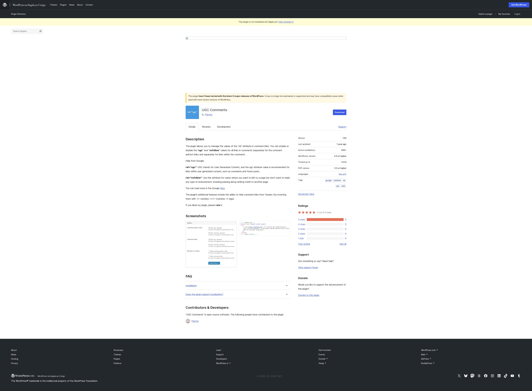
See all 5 (342, 174)
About (14, 350)
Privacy (14, 363)
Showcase (118, 350)
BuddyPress (428, 363)
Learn (218, 350)
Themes (117, 354)
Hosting (14, 359)
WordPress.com (429, 350)
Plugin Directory (18, 14)
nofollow (337, 180)
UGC (343, 186)
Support (342, 126)
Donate (323, 359)
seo (337, 186)
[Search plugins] (40, 31)
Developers (221, 359)
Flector (208, 114)
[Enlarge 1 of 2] (233, 224)
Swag (322, 363)
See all (343, 244)
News (13, 354)
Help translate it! (286, 22)
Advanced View (306, 194)
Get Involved (325, 350)
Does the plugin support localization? (204, 294)
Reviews (206, 126)
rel (344, 180)
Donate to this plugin (308, 295)
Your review (304, 244)
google (329, 180)
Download (340, 112)
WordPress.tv (223, 363)
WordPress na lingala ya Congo (51, 376)
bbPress (426, 359)
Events (322, 354)
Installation (191, 285)
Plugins (117, 359)
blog (222, 188)
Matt (424, 354)
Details (192, 126)
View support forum (308, 267)
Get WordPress (519, 5)
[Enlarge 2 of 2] (286, 224)
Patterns (117, 363)
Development (224, 126)
